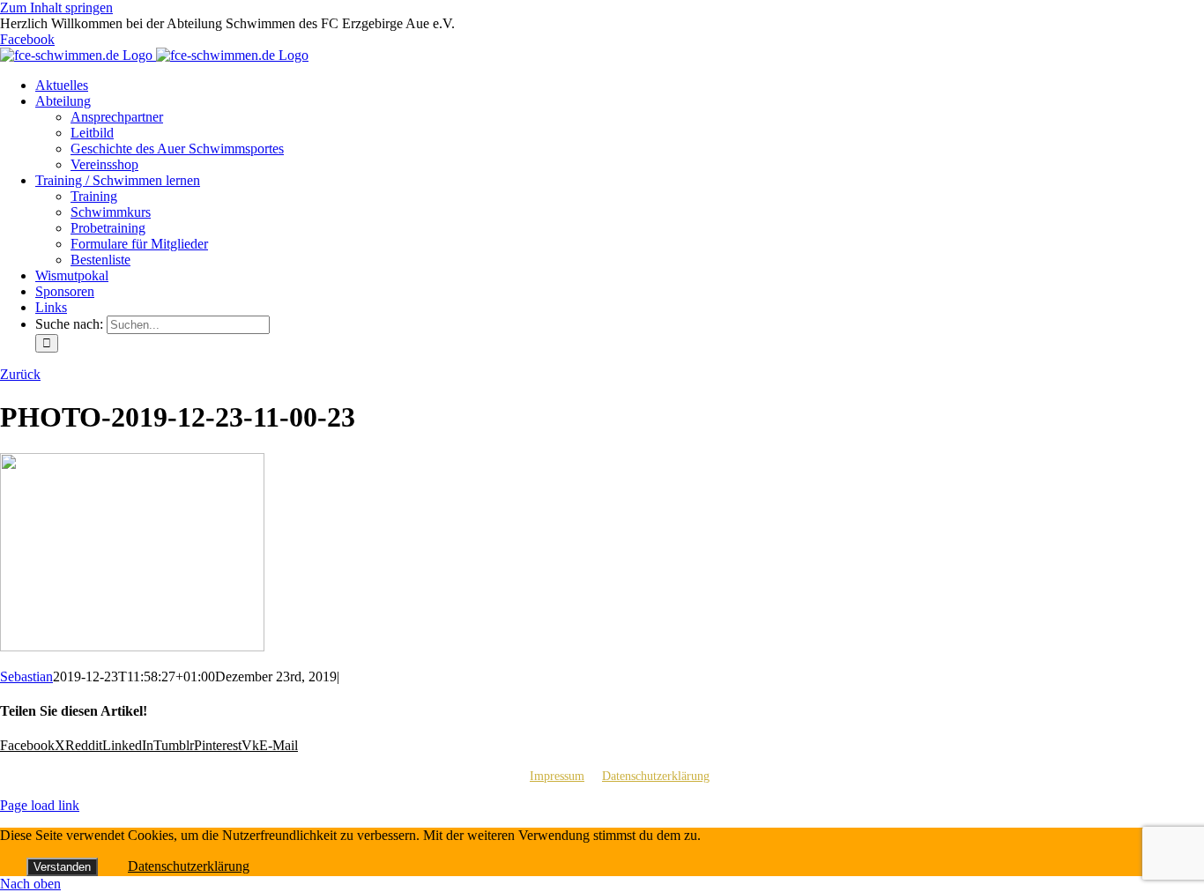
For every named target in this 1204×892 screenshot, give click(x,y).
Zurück (20, 374)
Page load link (39, 805)
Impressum (557, 776)
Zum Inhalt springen (56, 7)
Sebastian (26, 676)
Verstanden (62, 866)
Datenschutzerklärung (656, 776)
